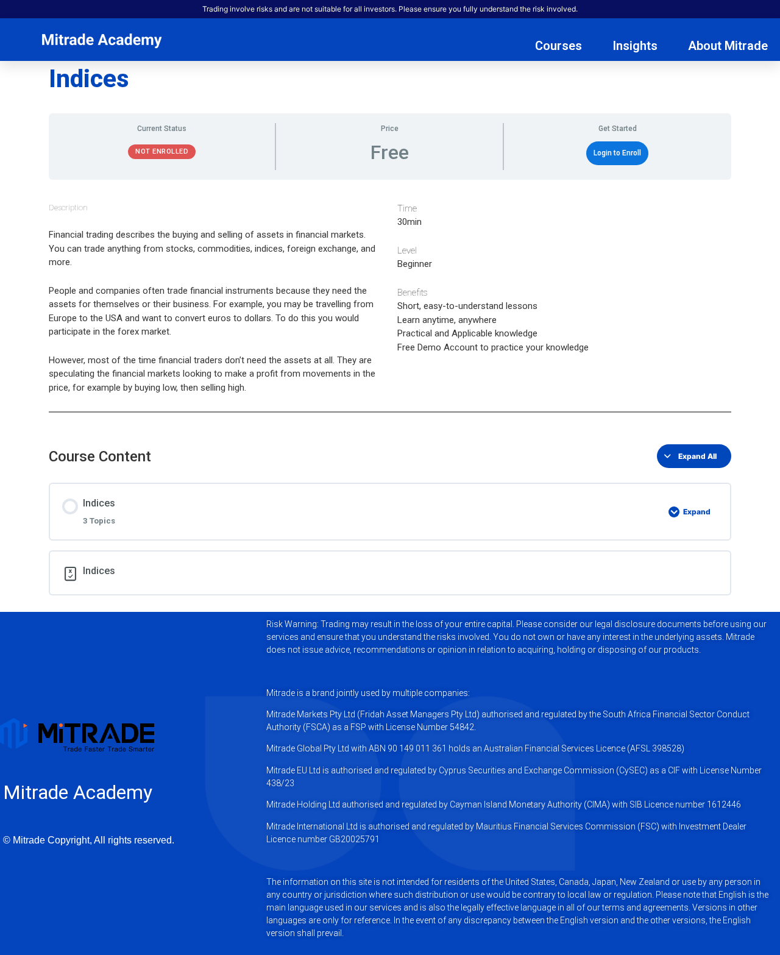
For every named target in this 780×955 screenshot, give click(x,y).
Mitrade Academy (77, 792)
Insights (635, 45)
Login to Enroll (617, 153)
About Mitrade (728, 45)
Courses (558, 45)
